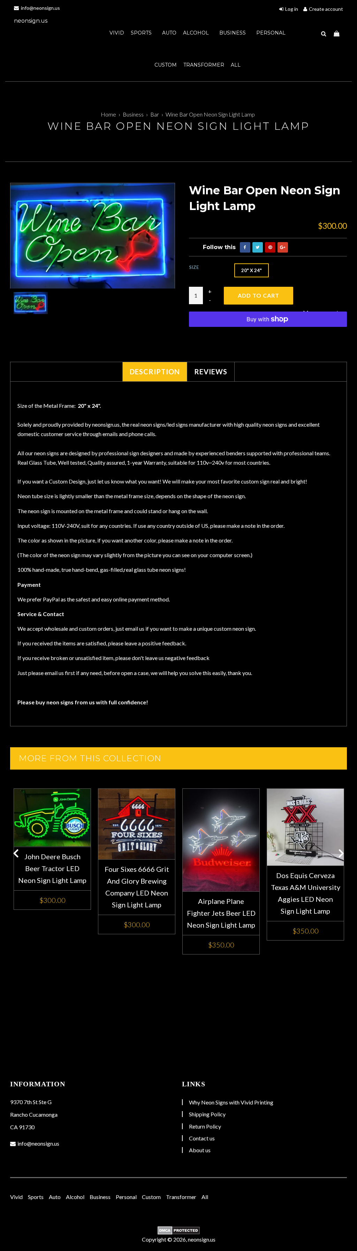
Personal (271, 33)
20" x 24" (251, 270)
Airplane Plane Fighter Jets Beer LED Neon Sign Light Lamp (221, 913)
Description (155, 371)
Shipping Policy (207, 1114)
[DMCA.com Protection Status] (178, 1230)
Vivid (116, 33)
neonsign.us (30, 20)
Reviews (210, 371)
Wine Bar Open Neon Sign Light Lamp (210, 114)
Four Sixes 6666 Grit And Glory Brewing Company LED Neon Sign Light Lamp (137, 887)
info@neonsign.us (40, 8)
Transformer (203, 65)
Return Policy (205, 1126)
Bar (154, 114)
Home (108, 114)
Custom (165, 65)
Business (233, 33)
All (236, 65)
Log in (291, 9)
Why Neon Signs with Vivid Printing (231, 1102)
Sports (142, 33)
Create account (326, 9)
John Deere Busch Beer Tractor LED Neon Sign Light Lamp (52, 868)
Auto (169, 33)
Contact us (202, 1138)
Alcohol (196, 33)
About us (200, 1150)
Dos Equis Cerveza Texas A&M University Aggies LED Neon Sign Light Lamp (305, 893)
